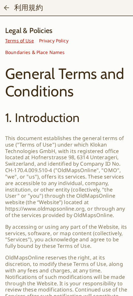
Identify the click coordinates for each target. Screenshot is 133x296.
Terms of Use (19, 41)
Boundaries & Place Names (35, 52)
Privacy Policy (53, 41)
